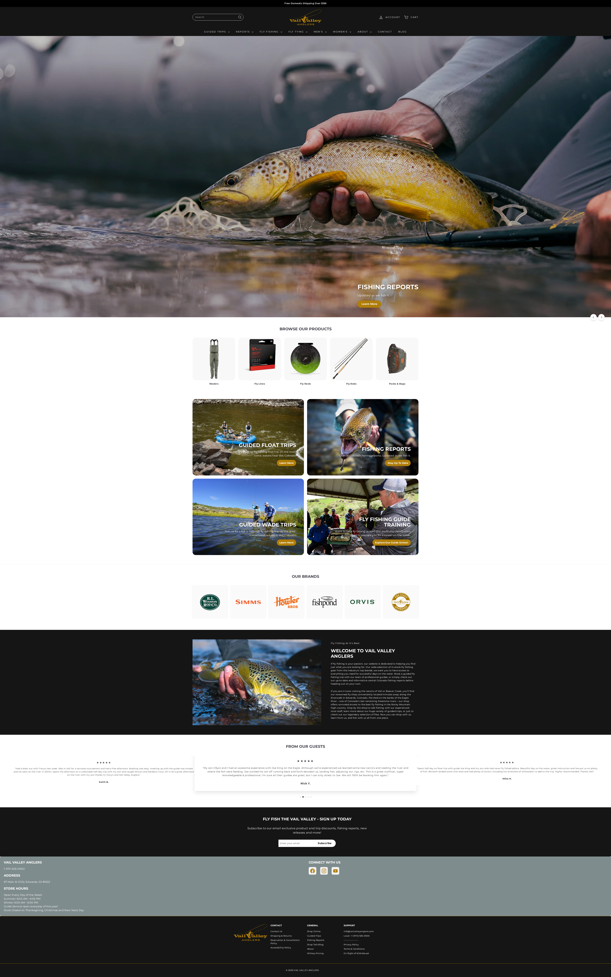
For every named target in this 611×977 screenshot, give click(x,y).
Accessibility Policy (280, 947)
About (363, 31)
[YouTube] (335, 871)
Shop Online (314, 931)
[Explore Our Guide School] (362, 517)
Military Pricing (315, 953)
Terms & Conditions (354, 949)
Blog (402, 31)
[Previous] (593, 317)
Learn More (351, 303)
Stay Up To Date (398, 462)
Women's (341, 31)
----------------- (351, 940)
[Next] (601, 317)
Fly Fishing (270, 31)
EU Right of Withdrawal (356, 953)
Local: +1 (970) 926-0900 (357, 936)
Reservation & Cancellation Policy (285, 942)
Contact (385, 31)
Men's (319, 31)
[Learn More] (248, 437)
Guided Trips (215, 31)
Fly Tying (296, 31)
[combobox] (218, 17)
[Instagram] (324, 871)
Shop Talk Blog (315, 944)
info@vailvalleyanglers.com (359, 931)
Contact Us (276, 931)
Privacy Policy (351, 944)
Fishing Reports (315, 940)
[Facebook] (312, 871)
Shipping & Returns (281, 936)
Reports (243, 31)
